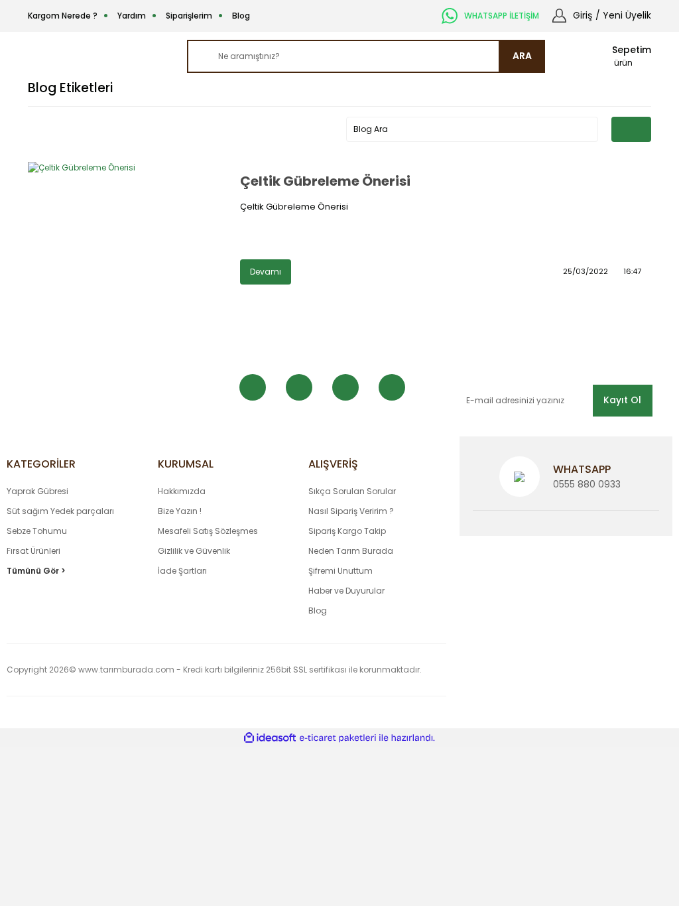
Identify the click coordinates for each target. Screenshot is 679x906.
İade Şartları (182, 570)
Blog (241, 15)
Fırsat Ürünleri (33, 550)
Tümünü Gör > (36, 570)
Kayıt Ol (622, 400)
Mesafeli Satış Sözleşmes (208, 531)
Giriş (582, 15)
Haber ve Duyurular (346, 590)
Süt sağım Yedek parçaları (60, 511)
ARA (522, 55)
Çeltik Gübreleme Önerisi (325, 181)
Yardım (131, 15)
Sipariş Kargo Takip (347, 531)
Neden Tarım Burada (350, 550)
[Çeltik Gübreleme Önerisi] (127, 228)
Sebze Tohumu (37, 531)
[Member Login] (559, 15)
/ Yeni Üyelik (623, 15)
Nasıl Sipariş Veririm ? (351, 511)
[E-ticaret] (338, 738)
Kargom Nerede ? (62, 15)
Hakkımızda (182, 491)
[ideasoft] (269, 738)
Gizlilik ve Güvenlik (194, 550)
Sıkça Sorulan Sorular (352, 491)
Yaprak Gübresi (37, 491)
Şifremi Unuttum (340, 570)
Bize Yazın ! (180, 511)
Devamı (265, 271)
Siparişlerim (189, 15)
